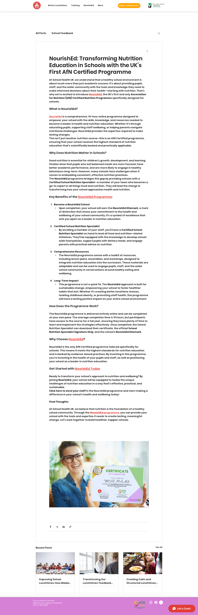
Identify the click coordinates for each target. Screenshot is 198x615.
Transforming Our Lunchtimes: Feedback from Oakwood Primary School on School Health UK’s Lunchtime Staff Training (98, 581)
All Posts (41, 33)
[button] (129, 5)
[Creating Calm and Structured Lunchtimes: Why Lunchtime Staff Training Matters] (142, 563)
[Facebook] (156, 602)
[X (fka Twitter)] (161, 602)
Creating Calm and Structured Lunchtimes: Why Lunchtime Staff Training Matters (141, 581)
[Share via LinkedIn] (63, 526)
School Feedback (62, 33)
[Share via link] (70, 526)
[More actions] (147, 51)
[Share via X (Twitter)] (57, 526)
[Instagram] (151, 602)
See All (159, 547)
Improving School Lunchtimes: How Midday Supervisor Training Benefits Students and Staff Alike (55, 581)
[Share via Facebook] (50, 526)
